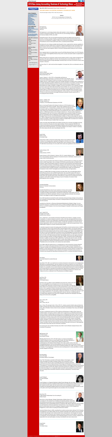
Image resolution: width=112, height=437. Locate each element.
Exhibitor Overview (31, 27)
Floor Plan (29, 29)
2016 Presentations (31, 15)
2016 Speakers (30, 18)
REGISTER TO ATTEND (31, 24)
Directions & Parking (31, 22)
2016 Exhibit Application (32, 32)
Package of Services (31, 28)
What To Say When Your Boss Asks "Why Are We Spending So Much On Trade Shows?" (33, 35)
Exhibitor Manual (30, 30)
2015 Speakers (30, 20)
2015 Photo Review (31, 21)
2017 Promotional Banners (32, 31)
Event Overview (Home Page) (32, 14)
